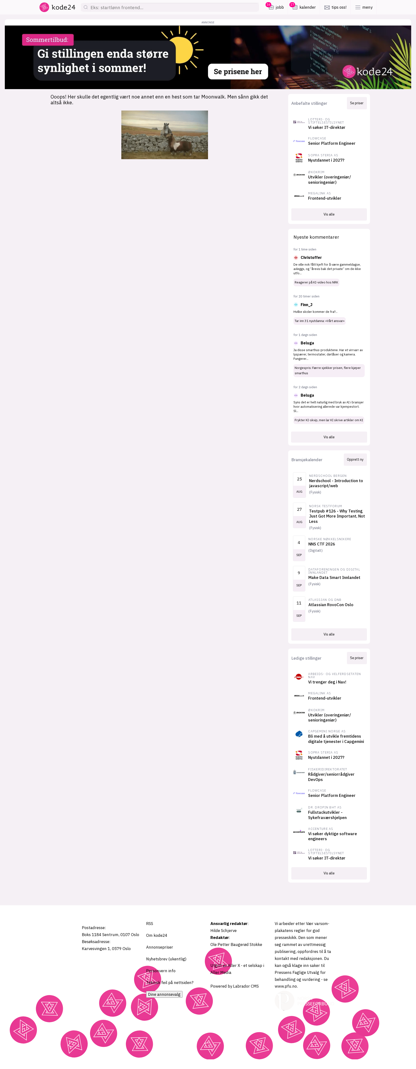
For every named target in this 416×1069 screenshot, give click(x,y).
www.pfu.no (286, 986)
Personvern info (161, 970)
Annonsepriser (159, 947)
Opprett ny (355, 459)
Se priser (357, 103)
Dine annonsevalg (164, 994)
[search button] (86, 7)
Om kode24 (156, 935)
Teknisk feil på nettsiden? (170, 982)
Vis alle (329, 214)
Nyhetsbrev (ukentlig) (166, 959)
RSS (149, 923)
